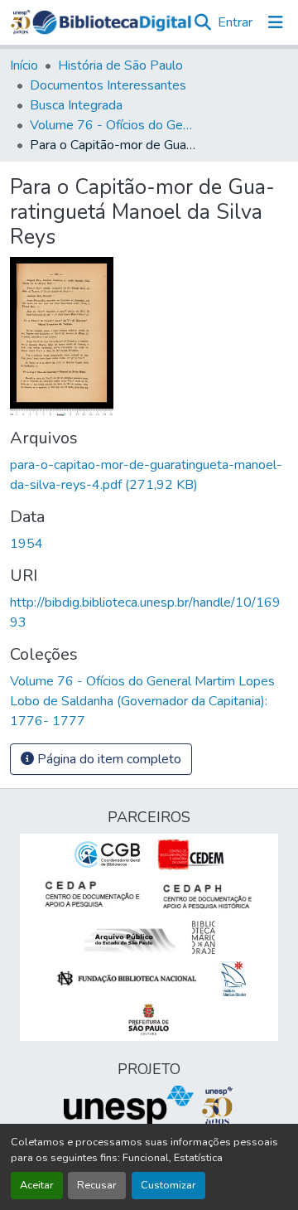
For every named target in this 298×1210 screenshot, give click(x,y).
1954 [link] (26, 544)
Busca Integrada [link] (76, 105)
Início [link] (24, 65)
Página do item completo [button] (107, 759)
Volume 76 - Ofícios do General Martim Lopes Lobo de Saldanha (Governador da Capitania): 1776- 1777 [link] (112, 125)
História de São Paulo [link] (120, 65)
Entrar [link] (235, 22)
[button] (111, 22)
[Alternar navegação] (275, 22)
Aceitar (37, 1185)
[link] (149, 475)
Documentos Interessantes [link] (108, 85)
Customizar (168, 1185)
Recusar (97, 1185)
